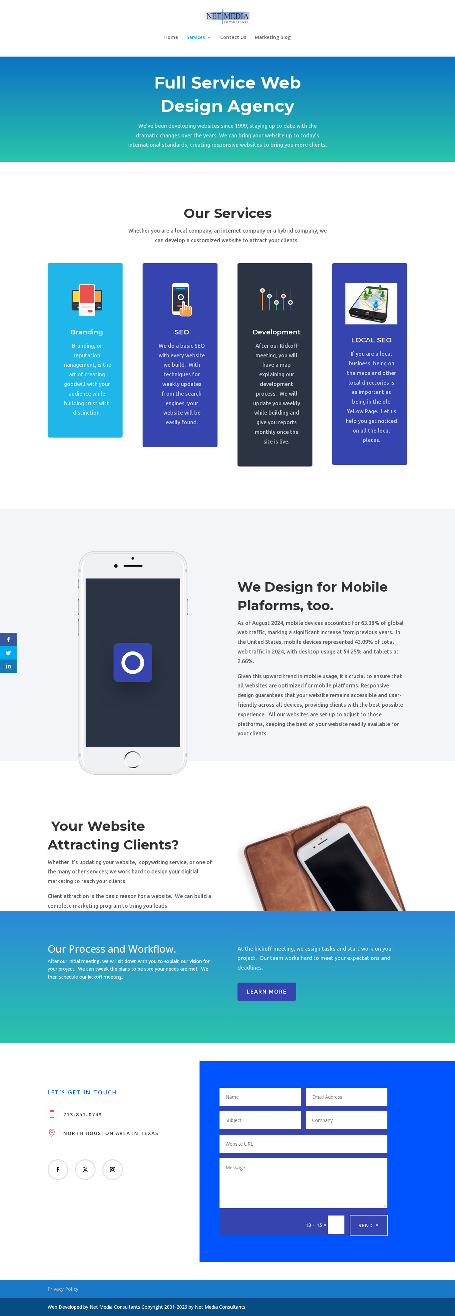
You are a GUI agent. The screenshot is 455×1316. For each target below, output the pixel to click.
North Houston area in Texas (111, 1133)
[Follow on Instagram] (112, 1169)
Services (196, 37)
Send (365, 1225)
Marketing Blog (273, 37)
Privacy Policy (63, 1289)
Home (171, 37)
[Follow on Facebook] (58, 1169)
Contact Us (233, 37)
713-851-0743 (82, 1114)
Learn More (267, 992)
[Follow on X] (85, 1169)
